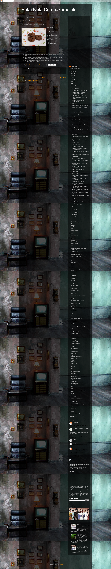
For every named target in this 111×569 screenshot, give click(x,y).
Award (72, 228)
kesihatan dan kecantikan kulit (77, 300)
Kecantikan (73, 291)
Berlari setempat (74, 235)
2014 (72, 79)
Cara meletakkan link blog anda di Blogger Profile (79, 187)
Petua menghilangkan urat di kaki (79, 95)
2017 (72, 73)
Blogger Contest (74, 243)
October (74, 214)
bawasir (72, 231)
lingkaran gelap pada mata (76, 318)
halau (72, 273)
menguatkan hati (74, 341)
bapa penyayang (74, 230)
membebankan (74, 336)
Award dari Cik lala (76, 127)
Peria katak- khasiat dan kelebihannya (80, 154)
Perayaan (73, 366)
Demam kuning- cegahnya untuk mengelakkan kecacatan (79, 111)
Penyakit (73, 361)
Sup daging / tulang (76, 144)
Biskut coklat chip (76, 142)
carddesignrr (75, 422)
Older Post (63, 77)
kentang (72, 298)
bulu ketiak (73, 246)
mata (72, 328)
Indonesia (73, 278)
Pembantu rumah (74, 351)
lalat (71, 315)
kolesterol (73, 308)
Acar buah (74, 122)
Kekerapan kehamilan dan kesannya (80, 105)
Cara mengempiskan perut (76, 254)
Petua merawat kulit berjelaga (78, 117)
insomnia (73, 280)
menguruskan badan (75, 343)
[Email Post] (46, 64)
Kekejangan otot (74, 296)
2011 (72, 85)
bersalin (72, 238)
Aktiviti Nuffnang (74, 221)
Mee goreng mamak (76, 116)
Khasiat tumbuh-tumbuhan (76, 306)
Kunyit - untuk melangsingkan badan (80, 107)
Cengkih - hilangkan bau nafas (78, 114)
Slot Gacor (75, 443)
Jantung (72, 283)
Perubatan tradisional (75, 371)
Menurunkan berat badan (76, 345)
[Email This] (49, 65)
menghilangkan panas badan (77, 340)
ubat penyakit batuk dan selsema (78, 409)
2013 (72, 81)
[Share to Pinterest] (55, 65)
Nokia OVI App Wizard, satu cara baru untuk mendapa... (80, 196)
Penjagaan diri (74, 358)
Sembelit (73, 386)
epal (71, 267)
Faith (70, 507)
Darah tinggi (73, 262)
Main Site (25, 559)
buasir (72, 245)
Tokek (72, 406)
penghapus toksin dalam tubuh (77, 355)
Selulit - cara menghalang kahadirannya (77, 184)
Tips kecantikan (74, 403)
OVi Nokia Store (74, 350)
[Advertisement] (79, 40)
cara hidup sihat (74, 251)
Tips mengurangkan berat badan (78, 404)
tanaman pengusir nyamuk (76, 399)
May (73, 216)
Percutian (73, 368)
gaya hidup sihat (74, 271)
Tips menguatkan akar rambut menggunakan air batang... (78, 93)
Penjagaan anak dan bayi (76, 356)
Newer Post (25, 77)
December (74, 88)
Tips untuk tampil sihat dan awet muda (80, 90)
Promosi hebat (74, 376)
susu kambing (74, 396)
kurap (72, 311)
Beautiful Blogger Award (77, 209)
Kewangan (73, 301)
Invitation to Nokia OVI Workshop (79, 204)
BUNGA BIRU (76, 448)
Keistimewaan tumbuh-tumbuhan (78, 295)
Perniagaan (73, 370)
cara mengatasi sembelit (76, 253)
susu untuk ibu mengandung (77, 398)
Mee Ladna (74, 134)
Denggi (72, 265)
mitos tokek (73, 346)
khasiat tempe (74, 305)
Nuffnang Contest (74, 348)
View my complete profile (74, 68)
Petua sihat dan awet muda (78, 169)
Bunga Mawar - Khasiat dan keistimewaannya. (78, 120)
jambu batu (73, 281)
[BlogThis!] (50, 65)
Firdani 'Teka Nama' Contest (78, 181)
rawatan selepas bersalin (76, 384)
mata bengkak (74, 330)
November (74, 212)
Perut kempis (73, 373)
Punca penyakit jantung (76, 378)
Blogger (61, 564)
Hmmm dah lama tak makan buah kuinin (81, 535)
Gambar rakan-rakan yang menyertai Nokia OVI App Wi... (80, 190)
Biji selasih (73, 240)
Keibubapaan (73, 293)
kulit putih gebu (74, 310)
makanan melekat (74, 325)
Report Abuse (73, 416)
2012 (72, 83)
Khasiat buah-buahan (75, 303)
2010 (72, 87)
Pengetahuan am (74, 353)
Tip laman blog (74, 401)
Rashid (74, 439)
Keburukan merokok (75, 290)
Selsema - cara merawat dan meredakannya (78, 101)
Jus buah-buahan (74, 285)
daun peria (73, 264)
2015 (72, 77)
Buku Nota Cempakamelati (48, 9)
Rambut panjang (74, 383)
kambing (72, 286)
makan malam (74, 321)
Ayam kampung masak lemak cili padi (80, 109)
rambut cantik (74, 381)
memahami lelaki (74, 333)
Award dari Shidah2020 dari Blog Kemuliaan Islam (79, 179)
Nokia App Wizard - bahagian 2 (78, 158)
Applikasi (73, 225)
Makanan (73, 323)
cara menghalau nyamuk (76, 256)
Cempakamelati (74, 66)
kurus (72, 313)
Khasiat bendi (75, 171)
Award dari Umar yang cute (78, 146)
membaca (73, 335)
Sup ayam (74, 103)
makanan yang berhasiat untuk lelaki (79, 326)
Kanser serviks (74, 288)
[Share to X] (52, 65)
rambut (72, 379)
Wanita (72, 411)
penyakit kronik (74, 363)
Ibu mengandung (74, 276)
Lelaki (72, 316)
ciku (71, 260)
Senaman (73, 388)
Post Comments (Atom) (33, 80)
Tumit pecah (73, 408)
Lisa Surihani (73, 320)
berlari (72, 233)
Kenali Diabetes (75, 156)
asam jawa (73, 226)
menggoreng (73, 338)
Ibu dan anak (73, 275)
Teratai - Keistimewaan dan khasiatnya (80, 132)
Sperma (72, 391)
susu (72, 394)
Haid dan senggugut (76, 173)
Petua (72, 374)
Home (44, 77)
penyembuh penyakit (75, 364)
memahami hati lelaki (75, 331)
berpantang (73, 236)
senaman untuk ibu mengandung (78, 389)
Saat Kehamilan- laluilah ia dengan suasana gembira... (79, 149)
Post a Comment (28, 71)
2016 (72, 75)
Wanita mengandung (75, 413)
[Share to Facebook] (53, 65)
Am (71, 223)
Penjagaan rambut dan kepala (77, 360)
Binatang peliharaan (75, 241)
